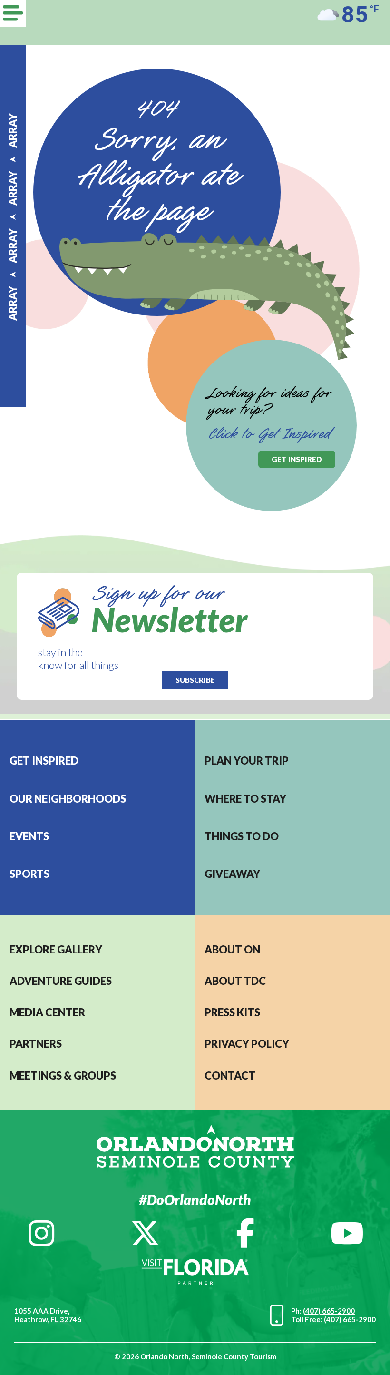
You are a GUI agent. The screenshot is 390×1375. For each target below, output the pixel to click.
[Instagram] (41, 1233)
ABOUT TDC (235, 980)
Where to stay (245, 798)
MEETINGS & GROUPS (63, 1075)
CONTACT (230, 1075)
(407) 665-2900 (329, 1310)
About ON (232, 949)
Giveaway (232, 873)
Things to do (242, 836)
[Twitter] (145, 1233)
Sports (29, 873)
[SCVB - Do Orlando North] (195, 1144)
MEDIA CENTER (47, 1012)
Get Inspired (44, 760)
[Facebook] (245, 1233)
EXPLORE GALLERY (56, 949)
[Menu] (13, 13)
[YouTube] (347, 1233)
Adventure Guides (61, 980)
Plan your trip (247, 760)
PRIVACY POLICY (247, 1043)
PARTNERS (36, 1043)
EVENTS (29, 836)
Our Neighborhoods (68, 798)
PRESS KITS (232, 1012)
